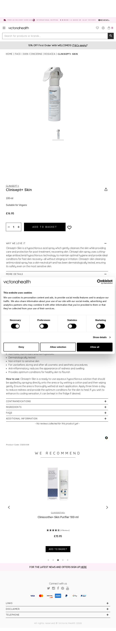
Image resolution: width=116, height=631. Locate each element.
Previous (9, 507)
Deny (21, 347)
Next (107, 507)
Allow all (94, 347)
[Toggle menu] (4, 28)
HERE (84, 567)
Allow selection (58, 347)
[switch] (43, 326)
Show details (100, 337)
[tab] (48, 560)
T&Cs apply (79, 45)
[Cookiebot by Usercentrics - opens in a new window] (99, 281)
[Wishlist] (97, 28)
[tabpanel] (58, 507)
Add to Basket (58, 549)
